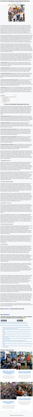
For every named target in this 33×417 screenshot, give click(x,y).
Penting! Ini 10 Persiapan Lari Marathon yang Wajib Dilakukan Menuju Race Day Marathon (8, 402)
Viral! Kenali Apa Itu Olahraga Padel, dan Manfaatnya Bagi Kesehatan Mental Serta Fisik (24, 372)
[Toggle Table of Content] (15, 95)
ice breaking (28, 39)
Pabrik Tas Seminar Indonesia (22, 325)
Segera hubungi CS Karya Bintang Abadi (17, 300)
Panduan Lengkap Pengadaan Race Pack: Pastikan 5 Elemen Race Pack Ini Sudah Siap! (24, 399)
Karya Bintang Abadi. (16, 291)
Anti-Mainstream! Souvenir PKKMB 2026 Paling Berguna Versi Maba (14, 340)
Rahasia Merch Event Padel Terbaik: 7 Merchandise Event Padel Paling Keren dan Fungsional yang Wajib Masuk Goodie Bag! (8, 372)
